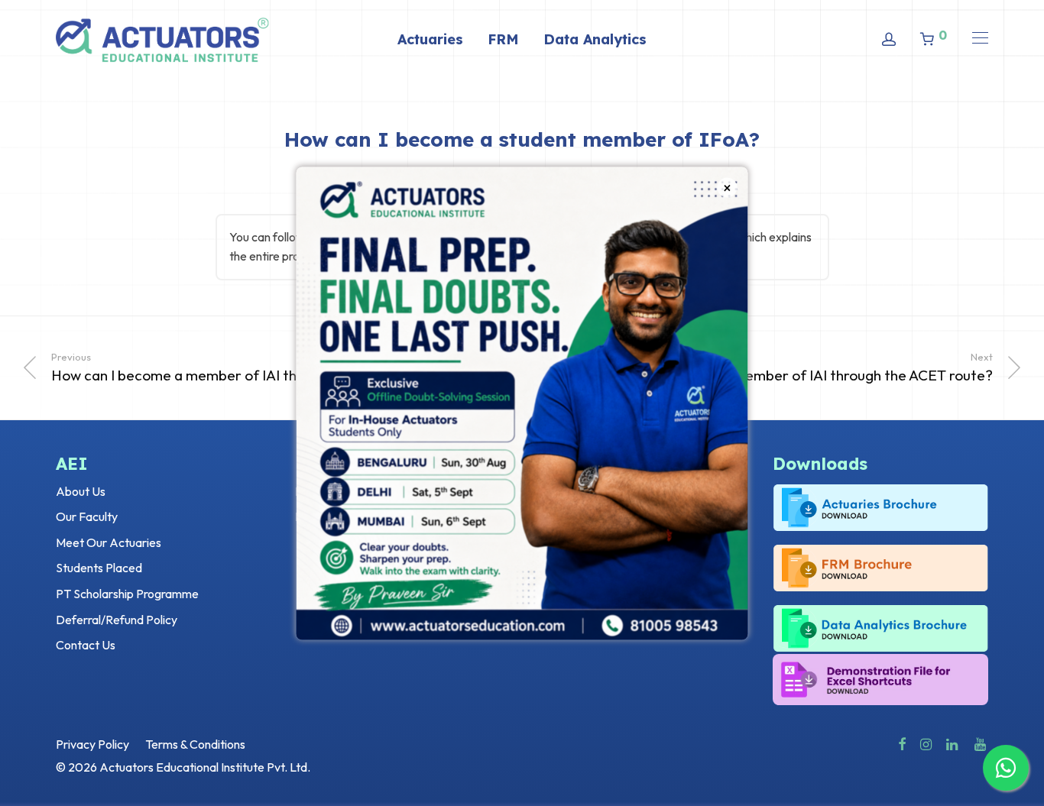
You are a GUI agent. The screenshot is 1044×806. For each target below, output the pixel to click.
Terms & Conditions (195, 744)
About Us (80, 491)
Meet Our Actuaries (108, 542)
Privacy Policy (92, 744)
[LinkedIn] (953, 742)
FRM (503, 39)
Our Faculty (87, 516)
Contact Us (85, 644)
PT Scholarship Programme (127, 593)
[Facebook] (902, 742)
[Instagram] (926, 742)
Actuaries (430, 39)
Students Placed (99, 567)
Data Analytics (595, 39)
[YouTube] (981, 742)
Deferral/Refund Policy (116, 619)
